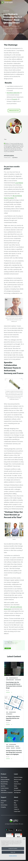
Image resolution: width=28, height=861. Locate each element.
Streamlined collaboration (13, 92)
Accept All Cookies (13, 848)
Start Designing (8, 648)
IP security (14, 99)
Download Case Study (14, 110)
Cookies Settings (13, 855)
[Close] (24, 839)
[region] (13, 848)
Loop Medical (19, 182)
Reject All (13, 852)
